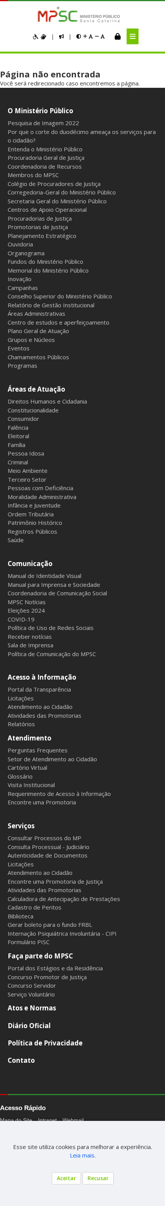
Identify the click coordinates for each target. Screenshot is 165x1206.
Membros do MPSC (33, 175)
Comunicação (30, 563)
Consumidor (23, 418)
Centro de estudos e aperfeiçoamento (58, 322)
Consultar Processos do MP (44, 838)
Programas (22, 365)
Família (16, 445)
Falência (18, 427)
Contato (21, 1060)
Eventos (19, 348)
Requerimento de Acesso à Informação (59, 793)
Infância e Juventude (34, 505)
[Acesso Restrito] (118, 36)
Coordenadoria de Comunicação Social (57, 593)
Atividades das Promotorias (44, 715)
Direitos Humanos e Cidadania (47, 401)
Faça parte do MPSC (40, 955)
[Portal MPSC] (83, 15)
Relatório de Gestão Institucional (51, 305)
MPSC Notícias (27, 602)
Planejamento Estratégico (42, 236)
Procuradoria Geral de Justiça (46, 157)
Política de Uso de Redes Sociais (51, 627)
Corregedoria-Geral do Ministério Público (62, 192)
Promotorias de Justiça (38, 227)
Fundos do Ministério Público (45, 261)
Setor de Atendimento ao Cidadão (52, 759)
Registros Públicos (32, 531)
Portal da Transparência (39, 689)
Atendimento (29, 738)
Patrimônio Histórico (35, 522)
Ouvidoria (20, 244)
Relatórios (21, 724)
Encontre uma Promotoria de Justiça (55, 881)
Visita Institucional (31, 785)
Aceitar (66, 1178)
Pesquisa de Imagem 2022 (43, 123)
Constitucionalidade (33, 410)
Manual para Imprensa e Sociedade (54, 584)
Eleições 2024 (26, 610)
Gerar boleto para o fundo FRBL (50, 924)
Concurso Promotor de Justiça (47, 977)
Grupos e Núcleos (31, 339)
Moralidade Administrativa (42, 497)
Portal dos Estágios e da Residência (55, 968)
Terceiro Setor (27, 479)
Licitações (21, 698)
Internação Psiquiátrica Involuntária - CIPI (62, 933)
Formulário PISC (29, 942)
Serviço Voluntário (31, 994)
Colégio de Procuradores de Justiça (54, 184)
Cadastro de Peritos (34, 907)
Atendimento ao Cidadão (40, 706)
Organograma (26, 253)
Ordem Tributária (31, 514)
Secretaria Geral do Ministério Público (57, 201)
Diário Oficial (29, 1025)
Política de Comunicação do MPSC (52, 654)
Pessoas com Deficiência (40, 488)
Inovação (19, 279)
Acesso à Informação (42, 677)
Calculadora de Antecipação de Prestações (64, 899)
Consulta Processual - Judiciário (48, 847)
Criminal (18, 462)
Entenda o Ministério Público (45, 149)
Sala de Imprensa (30, 645)
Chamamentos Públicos (38, 357)
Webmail (73, 1120)
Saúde (16, 540)
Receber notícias (30, 636)
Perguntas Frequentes (38, 750)
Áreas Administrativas (36, 313)
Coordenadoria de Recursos (45, 166)
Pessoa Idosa (26, 453)
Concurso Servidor (32, 985)
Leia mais (82, 1155)
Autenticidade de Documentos (47, 855)
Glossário (20, 776)
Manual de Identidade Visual (44, 576)
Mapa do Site (16, 1120)
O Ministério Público (40, 110)
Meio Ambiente (28, 470)
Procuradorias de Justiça (40, 218)
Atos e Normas (32, 1007)
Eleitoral (18, 436)
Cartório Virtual (27, 767)
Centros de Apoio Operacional (47, 209)
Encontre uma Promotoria (42, 802)
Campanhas (23, 287)
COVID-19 (21, 619)
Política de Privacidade (45, 1042)
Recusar (98, 1178)
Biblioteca (20, 916)
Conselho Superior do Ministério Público (60, 296)
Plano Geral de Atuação (38, 331)
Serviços (21, 825)
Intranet (47, 1120)
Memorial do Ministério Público (48, 270)
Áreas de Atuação (36, 389)
